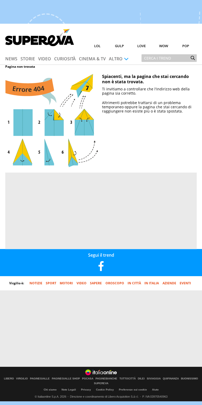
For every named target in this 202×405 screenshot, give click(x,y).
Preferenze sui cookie (133, 389)
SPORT (51, 283)
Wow (163, 45)
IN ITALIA (151, 283)
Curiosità (65, 59)
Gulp (119, 45)
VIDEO (82, 283)
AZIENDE (169, 283)
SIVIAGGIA (154, 378)
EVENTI (185, 283)
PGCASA (87, 378)
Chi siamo (50, 389)
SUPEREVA (101, 383)
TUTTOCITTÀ (127, 378)
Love (141, 45)
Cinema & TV (92, 59)
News (11, 59)
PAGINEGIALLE (40, 378)
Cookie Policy (105, 389)
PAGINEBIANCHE (106, 378)
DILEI (141, 378)
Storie (28, 59)
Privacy (86, 389)
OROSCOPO (114, 283)
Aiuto (155, 389)
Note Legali (69, 389)
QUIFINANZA (171, 378)
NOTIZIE (35, 283)
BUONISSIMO (189, 378)
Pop (185, 45)
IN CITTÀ (134, 283)
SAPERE (96, 283)
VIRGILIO (22, 378)
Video (44, 59)
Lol (97, 45)
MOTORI (66, 283)
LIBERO (9, 378)
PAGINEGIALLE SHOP (66, 378)
